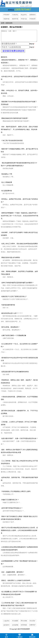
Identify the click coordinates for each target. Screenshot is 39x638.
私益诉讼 (24, 14)
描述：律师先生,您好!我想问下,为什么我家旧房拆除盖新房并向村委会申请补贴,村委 (19, 452)
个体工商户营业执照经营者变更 (12, 140)
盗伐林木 (6, 625)
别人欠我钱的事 (6, 182)
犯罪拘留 (24, 625)
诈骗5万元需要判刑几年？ (10, 500)
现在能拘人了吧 (6, 174)
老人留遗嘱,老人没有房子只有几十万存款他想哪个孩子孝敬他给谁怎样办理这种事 (19, 594)
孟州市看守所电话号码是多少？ (12, 508)
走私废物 (15, 625)
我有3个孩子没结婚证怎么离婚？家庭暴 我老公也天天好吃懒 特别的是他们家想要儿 (19, 519)
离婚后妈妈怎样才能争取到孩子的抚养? (14, 118)
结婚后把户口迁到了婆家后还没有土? (14, 296)
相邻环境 (15, 19)
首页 (2, 23)
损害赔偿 (32, 14)
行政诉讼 (15, 14)
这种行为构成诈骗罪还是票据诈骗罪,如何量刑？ (17, 282)
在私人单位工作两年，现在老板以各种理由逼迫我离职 (19, 243)
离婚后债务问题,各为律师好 (10, 257)
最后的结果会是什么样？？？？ (12, 313)
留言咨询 (9, 23)
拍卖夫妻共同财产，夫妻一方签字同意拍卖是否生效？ (19, 438)
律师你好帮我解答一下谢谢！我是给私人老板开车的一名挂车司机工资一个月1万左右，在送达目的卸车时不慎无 (19, 215)
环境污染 (24, 19)
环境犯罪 (32, 19)
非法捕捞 (15, 621)
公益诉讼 (6, 621)
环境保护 (6, 14)
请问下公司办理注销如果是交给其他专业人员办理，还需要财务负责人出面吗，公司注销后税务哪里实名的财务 (19, 530)
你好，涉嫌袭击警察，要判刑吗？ (12, 572)
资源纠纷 (6, 19)
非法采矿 (32, 621)
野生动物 (24, 621)
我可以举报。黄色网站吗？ (10, 327)
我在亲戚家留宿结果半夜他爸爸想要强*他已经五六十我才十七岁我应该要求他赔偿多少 (19, 165)
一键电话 (19, 637)
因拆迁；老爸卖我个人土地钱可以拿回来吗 (15, 580)
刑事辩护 (32, 625)
